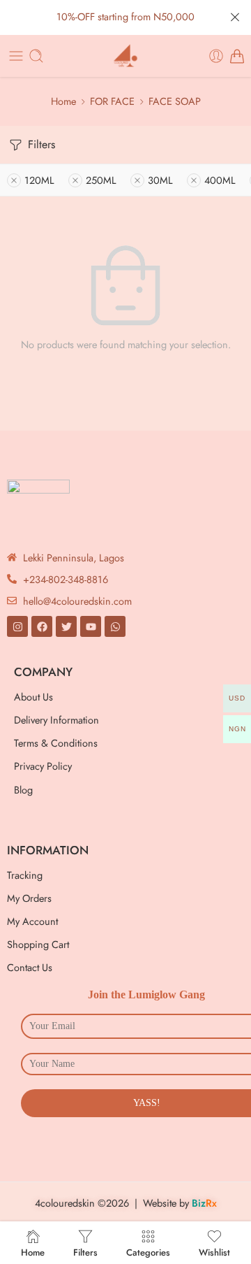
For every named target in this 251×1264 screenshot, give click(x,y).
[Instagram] (17, 626)
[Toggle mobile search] (36, 56)
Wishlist (214, 1251)
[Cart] (237, 56)
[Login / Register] (216, 56)
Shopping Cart (38, 944)
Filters (39, 144)
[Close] (235, 17)
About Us (33, 696)
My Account (32, 921)
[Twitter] (66, 626)
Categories (148, 1251)
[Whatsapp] (115, 626)
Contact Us (29, 967)
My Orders (29, 898)
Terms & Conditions (56, 742)
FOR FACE (112, 101)
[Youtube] (90, 626)
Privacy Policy (43, 766)
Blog (23, 789)
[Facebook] (41, 626)
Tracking (25, 875)
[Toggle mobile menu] (16, 56)
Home (63, 101)
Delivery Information (56, 719)
